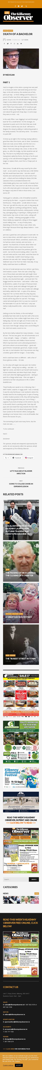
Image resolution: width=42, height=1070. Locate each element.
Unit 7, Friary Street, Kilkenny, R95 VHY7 (16, 994)
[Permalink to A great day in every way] (34, 900)
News (5, 30)
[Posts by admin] (4, 40)
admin (9, 40)
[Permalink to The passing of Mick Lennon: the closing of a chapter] (25, 900)
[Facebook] (15, 6)
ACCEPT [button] (19, 1065)
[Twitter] (21, 6)
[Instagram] (18, 6)
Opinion (10, 30)
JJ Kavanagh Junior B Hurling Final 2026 (21, 2)
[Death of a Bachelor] (21, 59)
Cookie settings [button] (8, 1065)
